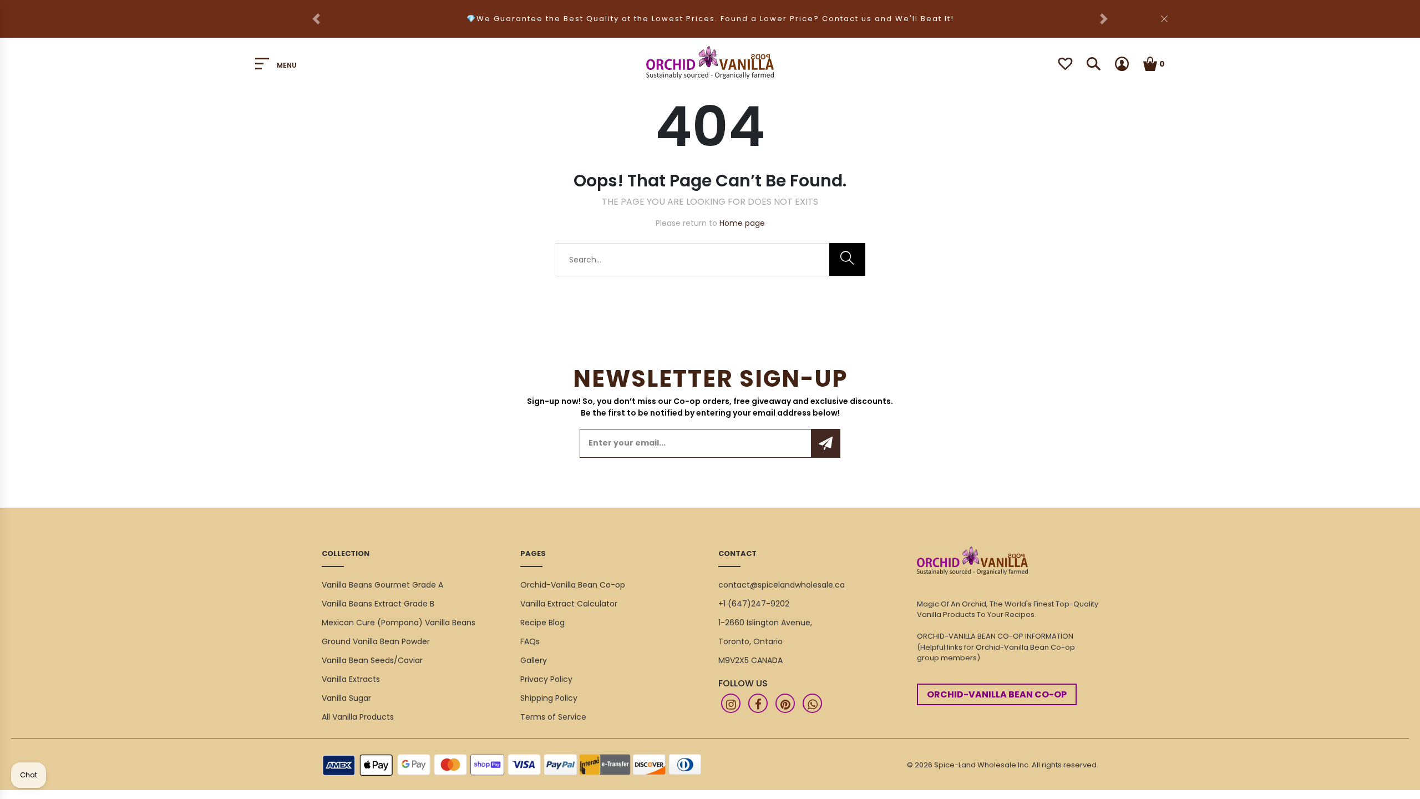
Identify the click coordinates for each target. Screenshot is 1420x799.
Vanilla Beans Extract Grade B (378, 603)
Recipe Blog (542, 622)
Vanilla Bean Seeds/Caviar (372, 660)
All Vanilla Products (358, 716)
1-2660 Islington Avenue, (765, 622)
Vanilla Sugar (346, 698)
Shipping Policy (548, 698)
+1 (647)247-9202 (753, 603)
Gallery (533, 660)
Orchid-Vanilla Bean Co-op (572, 584)
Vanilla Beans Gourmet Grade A (382, 584)
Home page (742, 223)
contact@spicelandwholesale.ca (781, 584)
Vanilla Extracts (351, 679)
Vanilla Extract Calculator (568, 603)
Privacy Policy (546, 679)
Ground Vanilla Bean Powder (376, 641)
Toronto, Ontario (750, 641)
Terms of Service (553, 716)
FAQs (530, 641)
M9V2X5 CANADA (750, 660)
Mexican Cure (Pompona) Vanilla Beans (398, 622)
